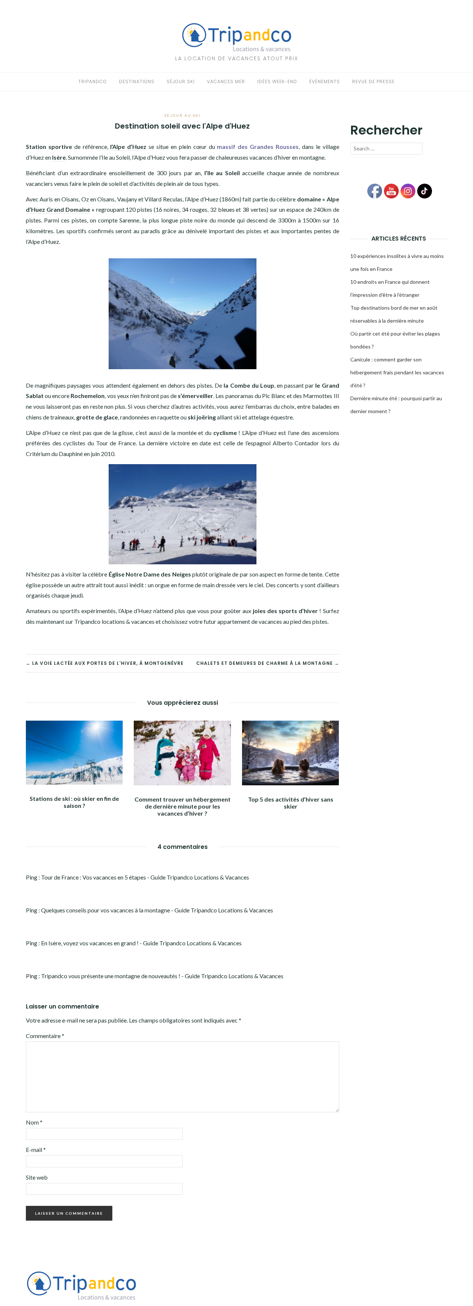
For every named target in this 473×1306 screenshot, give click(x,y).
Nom (34, 1122)
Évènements (324, 81)
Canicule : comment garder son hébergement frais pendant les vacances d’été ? (397, 372)
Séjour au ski (182, 115)
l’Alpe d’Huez (128, 146)
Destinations (136, 81)
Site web (37, 1177)
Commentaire (45, 1035)
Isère (59, 157)
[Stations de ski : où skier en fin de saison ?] (74, 751)
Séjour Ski (181, 81)
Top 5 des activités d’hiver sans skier (290, 803)
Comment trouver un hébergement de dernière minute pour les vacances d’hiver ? (183, 806)
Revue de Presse (373, 81)
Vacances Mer (226, 81)
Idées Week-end (277, 81)
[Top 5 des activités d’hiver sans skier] (290, 751)
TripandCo (92, 81)
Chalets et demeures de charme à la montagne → (267, 663)
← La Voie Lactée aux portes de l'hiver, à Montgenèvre (105, 663)
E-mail (36, 1149)
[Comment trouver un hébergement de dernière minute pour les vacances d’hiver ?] (182, 751)
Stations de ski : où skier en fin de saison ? (74, 802)
